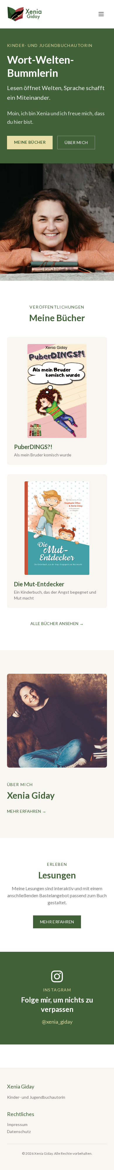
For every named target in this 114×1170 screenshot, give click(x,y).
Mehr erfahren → (26, 811)
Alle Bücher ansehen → (57, 623)
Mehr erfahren (57, 921)
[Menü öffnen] (101, 14)
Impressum (17, 1124)
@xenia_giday (57, 1021)
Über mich (76, 142)
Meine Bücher (30, 142)
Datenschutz (19, 1131)
